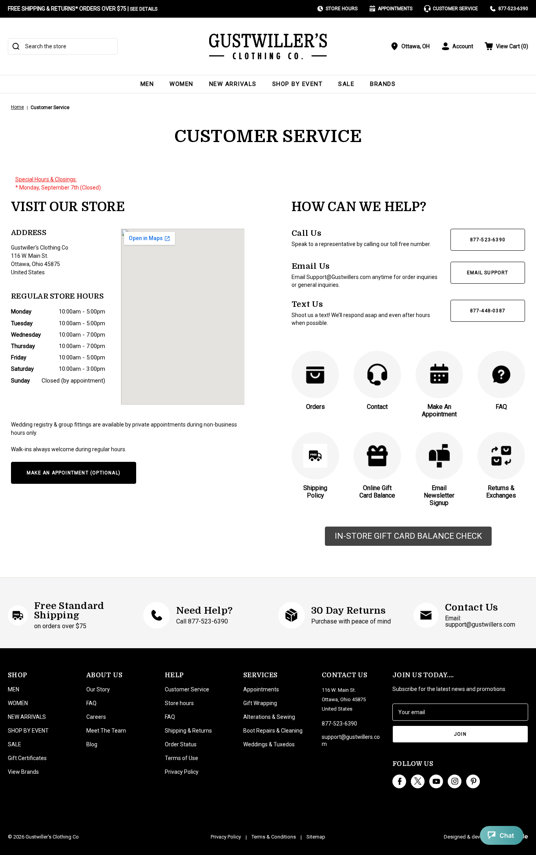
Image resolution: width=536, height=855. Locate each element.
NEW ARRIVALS (233, 84)
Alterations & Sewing (269, 717)
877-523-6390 (513, 8)
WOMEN (181, 84)
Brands (383, 84)
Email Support (488, 272)
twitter (418, 781)
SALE (346, 84)
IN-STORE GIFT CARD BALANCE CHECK (408, 536)
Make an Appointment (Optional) (73, 473)
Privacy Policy (182, 772)
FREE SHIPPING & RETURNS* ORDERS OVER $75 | (82, 8)
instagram (454, 781)
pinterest (473, 781)
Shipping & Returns (188, 730)
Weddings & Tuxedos (269, 744)
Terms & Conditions (274, 837)
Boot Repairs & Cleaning (273, 730)
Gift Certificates (27, 758)
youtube (436, 781)
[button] (408, 536)
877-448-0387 (487, 311)
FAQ (91, 703)
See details (143, 9)
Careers (96, 717)
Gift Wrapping (260, 703)
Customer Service (455, 8)
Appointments (395, 8)
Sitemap (315, 837)
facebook (399, 781)
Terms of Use (181, 758)
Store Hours (341, 8)
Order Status (181, 744)
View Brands (23, 772)
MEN (147, 84)
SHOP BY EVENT (297, 84)
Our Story (98, 689)
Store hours (179, 703)
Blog (91, 744)
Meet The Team (106, 730)
